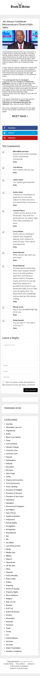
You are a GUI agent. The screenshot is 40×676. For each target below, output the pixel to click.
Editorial (9, 464)
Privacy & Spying (12, 589)
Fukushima (10, 500)
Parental (9, 572)
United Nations (12, 638)
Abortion (9, 424)
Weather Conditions (14, 651)
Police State (11, 579)
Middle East (10, 552)
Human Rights (11, 523)
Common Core (12, 450)
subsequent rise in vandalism (17, 80)
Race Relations (12, 595)
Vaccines (9, 641)
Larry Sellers (18, 231)
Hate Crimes (11, 513)
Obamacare (10, 562)
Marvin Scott (18, 307)
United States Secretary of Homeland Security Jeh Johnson (16, 102)
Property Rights (12, 592)
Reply (15, 162)
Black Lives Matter (13, 437)
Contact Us (30, 664)
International (11, 533)
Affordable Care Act (14, 427)
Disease (9, 457)
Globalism (10, 503)
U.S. (7, 635)
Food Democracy (13, 483)
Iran (7, 536)
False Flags (10, 473)
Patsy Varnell (18, 320)
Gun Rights (10, 510)
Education (10, 467)
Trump (8, 632)
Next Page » (20, 116)
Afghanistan (10, 431)
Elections (9, 470)
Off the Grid (10, 566)
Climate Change (12, 447)
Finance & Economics (14, 480)
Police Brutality (12, 576)
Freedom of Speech (14, 493)
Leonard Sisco (19, 211)
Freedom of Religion (14, 490)
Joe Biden (10, 543)
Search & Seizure (12, 612)
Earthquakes (11, 460)
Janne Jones (18, 180)
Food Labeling (11, 487)
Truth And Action (13, 661)
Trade (8, 628)
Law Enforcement (13, 546)
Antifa (8, 434)
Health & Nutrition (13, 516)
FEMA (8, 477)
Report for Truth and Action (19, 668)
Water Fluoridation (13, 648)
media (19, 82)
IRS (7, 539)
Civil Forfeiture (11, 444)
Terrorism (9, 622)
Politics (9, 582)
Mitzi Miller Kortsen (21, 151)
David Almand (18, 252)
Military (9, 556)
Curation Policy (8, 664)
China (8, 441)
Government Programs (15, 506)
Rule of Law (11, 602)
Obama (9, 559)
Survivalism (10, 618)
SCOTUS (9, 608)
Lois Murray (17, 167)
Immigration (10, 526)
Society (9, 615)
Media (8, 549)
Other (8, 569)
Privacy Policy (20, 664)
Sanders (9, 605)
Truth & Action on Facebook (19, 666)
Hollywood (10, 520)
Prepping (9, 585)
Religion (9, 599)
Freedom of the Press (14, 496)
